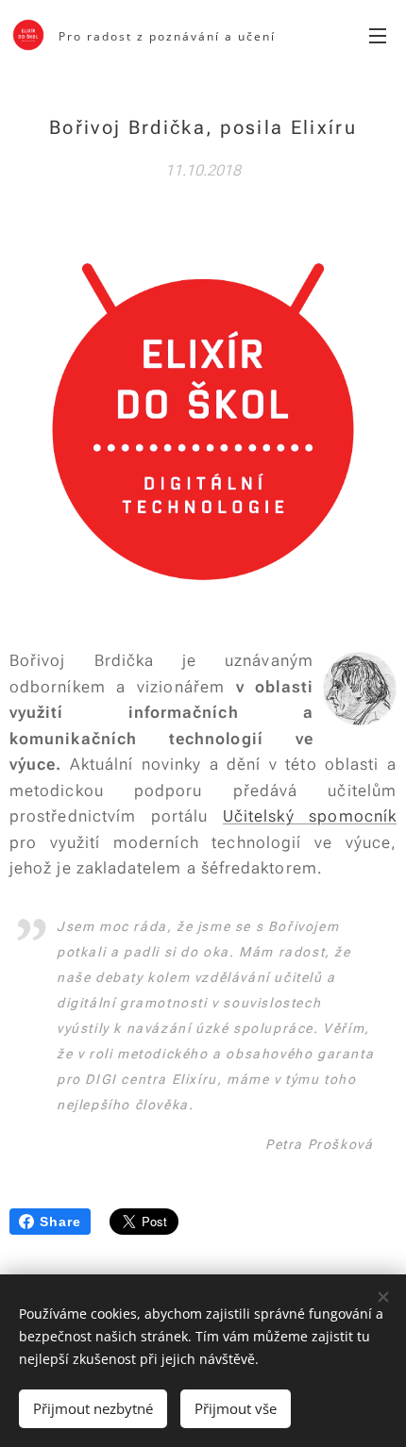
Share (60, 1221)
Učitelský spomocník (310, 816)
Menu (378, 35)
